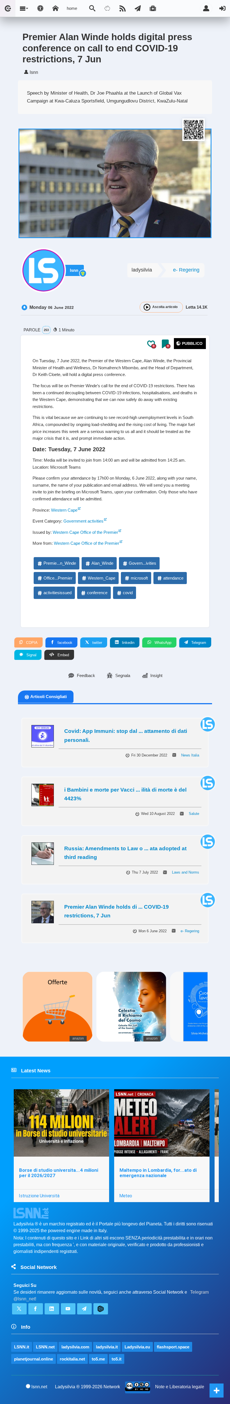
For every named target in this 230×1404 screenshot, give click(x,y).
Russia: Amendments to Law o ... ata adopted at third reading (125, 852)
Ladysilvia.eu (137, 1346)
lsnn (74, 270)
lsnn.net (39, 1386)
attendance (173, 578)
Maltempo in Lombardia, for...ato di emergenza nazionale (158, 1173)
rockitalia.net (72, 1359)
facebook (64, 643)
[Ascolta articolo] (147, 307)
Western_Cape (101, 578)
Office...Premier (57, 578)
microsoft (139, 578)
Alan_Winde (102, 563)
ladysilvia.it (107, 1346)
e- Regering (186, 270)
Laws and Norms (185, 872)
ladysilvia (142, 270)
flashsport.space (173, 1346)
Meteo (125, 1195)
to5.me (98, 1359)
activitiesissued (57, 592)
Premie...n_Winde (59, 563)
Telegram (198, 643)
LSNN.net (45, 1346)
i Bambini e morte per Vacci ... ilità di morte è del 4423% (125, 794)
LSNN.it (21, 1346)
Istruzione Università (39, 1195)
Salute (194, 814)
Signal (30, 655)
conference (97, 592)
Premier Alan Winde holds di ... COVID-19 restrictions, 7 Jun (116, 911)
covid (128, 592)
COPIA (31, 643)
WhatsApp (162, 643)
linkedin (127, 643)
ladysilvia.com (75, 1346)
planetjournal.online (33, 1359)
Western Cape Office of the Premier (85, 532)
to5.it (116, 1359)
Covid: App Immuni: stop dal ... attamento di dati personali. (125, 735)
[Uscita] (222, 8)
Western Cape (64, 510)
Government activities (83, 521)
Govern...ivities (142, 563)
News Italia (190, 755)
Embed (62, 655)
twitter (96, 643)
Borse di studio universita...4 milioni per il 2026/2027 (58, 1173)
